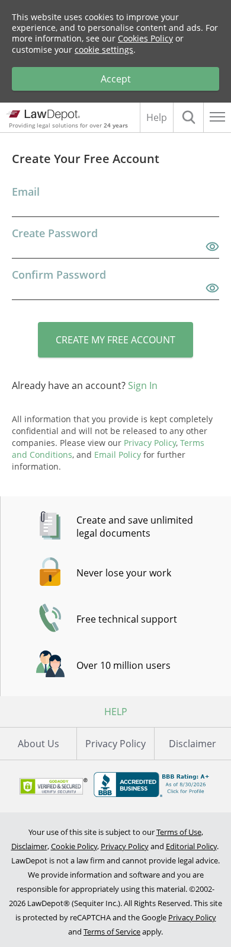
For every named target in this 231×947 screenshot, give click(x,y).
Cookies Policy (145, 38)
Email (26, 191)
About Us (38, 743)
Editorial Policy (191, 846)
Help (156, 117)
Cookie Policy (74, 846)
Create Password (55, 233)
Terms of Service (112, 931)
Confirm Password (59, 274)
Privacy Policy (115, 743)
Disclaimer (192, 743)
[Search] (188, 117)
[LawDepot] (43, 115)
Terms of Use (178, 832)
